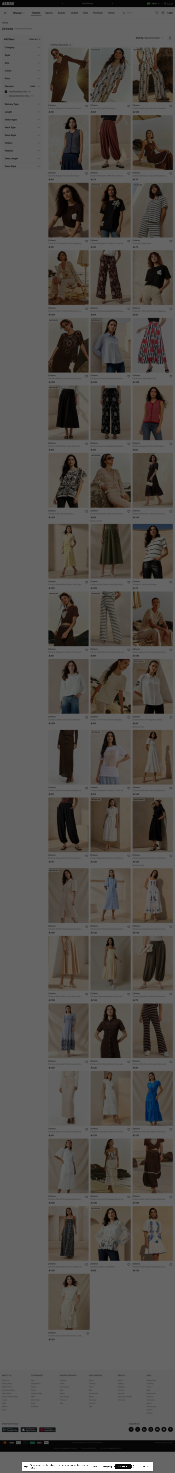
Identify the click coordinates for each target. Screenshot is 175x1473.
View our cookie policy (102, 1466)
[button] (87, 736)
